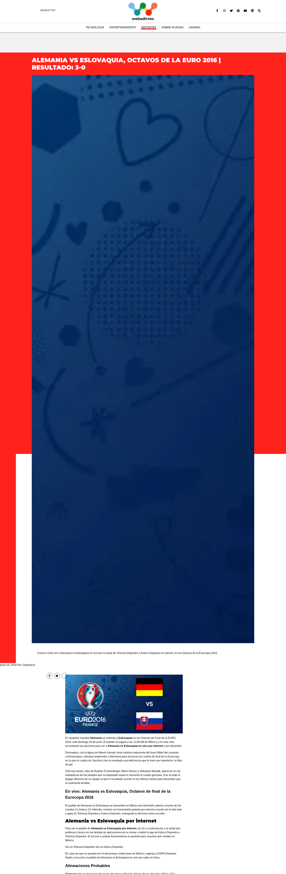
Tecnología (95, 27)
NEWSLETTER (47, 10)
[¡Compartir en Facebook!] (49, 676)
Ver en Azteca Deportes (109, 847)
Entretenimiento (122, 27)
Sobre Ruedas (173, 27)
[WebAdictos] (142, 11)
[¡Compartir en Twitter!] (57, 676)
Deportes (148, 27)
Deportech (29, 665)
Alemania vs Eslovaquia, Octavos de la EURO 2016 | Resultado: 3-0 (126, 63)
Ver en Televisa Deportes (80, 847)
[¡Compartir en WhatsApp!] (64, 676)
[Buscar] (259, 11)
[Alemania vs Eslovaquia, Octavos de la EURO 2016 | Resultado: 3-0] (143, 359)
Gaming (194, 27)
